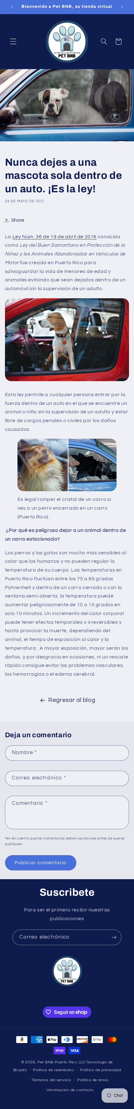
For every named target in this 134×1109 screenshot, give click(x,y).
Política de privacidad (100, 1070)
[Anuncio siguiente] (122, 7)
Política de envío (93, 1080)
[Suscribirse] (114, 937)
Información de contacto (70, 1090)
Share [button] (17, 220)
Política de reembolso (53, 1070)
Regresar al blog (71, 700)
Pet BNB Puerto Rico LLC (61, 1062)
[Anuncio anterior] (12, 7)
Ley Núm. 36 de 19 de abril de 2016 (54, 236)
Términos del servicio (51, 1080)
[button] (13, 41)
